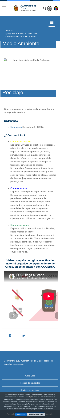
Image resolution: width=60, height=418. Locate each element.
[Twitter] (22, 335)
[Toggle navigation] (4, 8)
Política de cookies (30, 390)
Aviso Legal (30, 376)
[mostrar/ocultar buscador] (44, 8)
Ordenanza (16, 127)
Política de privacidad (30, 383)
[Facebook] (8, 335)
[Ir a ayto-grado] (26, 8)
